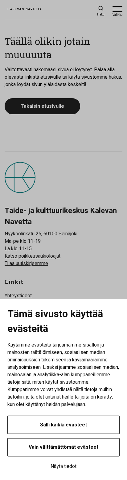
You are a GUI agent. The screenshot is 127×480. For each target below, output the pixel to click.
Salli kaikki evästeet (63, 425)
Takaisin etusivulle (42, 106)
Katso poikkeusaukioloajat (32, 256)
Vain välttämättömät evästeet (63, 447)
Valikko (117, 15)
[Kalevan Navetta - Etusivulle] (32, 11)
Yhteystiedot (18, 295)
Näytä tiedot (63, 466)
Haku (100, 14)
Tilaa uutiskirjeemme (26, 263)
